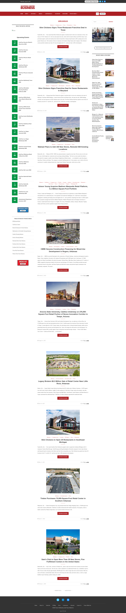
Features (33, 13)
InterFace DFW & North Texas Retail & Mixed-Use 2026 (25, 99)
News (26, 13)
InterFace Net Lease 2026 (25, 170)
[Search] (97, 13)
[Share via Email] (87, 52)
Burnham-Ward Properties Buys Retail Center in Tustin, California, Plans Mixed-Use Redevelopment (97, 74)
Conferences (48, 13)
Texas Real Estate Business (18, 250)
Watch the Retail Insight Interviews (103, 47)
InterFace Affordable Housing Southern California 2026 (24, 89)
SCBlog (54, 605)
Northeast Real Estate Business (19, 244)
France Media (73, 13)
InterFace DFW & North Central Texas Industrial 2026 (24, 108)
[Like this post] (81, 52)
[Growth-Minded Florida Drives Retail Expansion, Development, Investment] (109, 138)
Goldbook (57, 13)
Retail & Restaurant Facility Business (20, 227)
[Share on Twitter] (84, 52)
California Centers (16, 224)
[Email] (105, 1)
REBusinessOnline (16, 221)
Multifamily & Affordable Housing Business (22, 231)
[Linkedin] (102, 1)
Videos (40, 13)
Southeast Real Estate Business (19, 247)
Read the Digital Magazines (92, 1)
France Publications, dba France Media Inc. (64, 607)
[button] (93, 35)
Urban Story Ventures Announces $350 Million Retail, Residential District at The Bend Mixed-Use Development (97, 63)
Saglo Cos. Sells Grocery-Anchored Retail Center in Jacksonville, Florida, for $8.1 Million (97, 85)
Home (21, 13)
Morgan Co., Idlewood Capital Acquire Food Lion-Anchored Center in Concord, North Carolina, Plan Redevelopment (97, 118)
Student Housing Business (18, 234)
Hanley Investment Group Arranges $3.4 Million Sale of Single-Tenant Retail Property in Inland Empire (97, 95)
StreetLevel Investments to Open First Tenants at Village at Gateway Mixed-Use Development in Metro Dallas (98, 106)
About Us (42, 605)
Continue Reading (63, 46)
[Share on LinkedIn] (86, 52)
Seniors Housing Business (18, 237)
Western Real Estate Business (19, 253)
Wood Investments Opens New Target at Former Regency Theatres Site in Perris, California (97, 128)
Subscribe (65, 13)
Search (111, 21)
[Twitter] (100, 1)
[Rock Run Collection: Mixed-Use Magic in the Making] (103, 35)
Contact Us (79, 605)
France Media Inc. (87, 605)
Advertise (72, 605)
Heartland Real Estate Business (19, 240)
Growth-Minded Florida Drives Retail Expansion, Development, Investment (98, 138)
